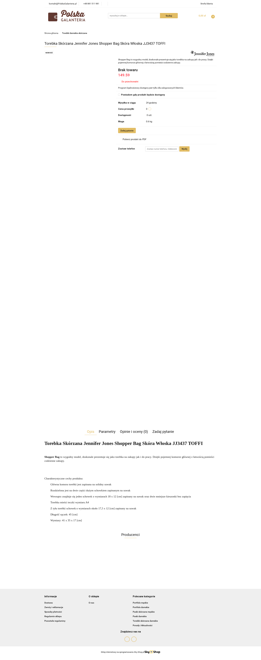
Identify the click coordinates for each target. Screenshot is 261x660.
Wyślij (184, 149)
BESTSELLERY (106, 26)
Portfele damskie (141, 607)
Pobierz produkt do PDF (134, 139)
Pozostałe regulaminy (54, 621)
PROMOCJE (87, 26)
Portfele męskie (140, 603)
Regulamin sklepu (53, 616)
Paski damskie (140, 616)
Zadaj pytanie (127, 130)
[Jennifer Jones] (202, 53)
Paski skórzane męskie (144, 612)
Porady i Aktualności (142, 625)
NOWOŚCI (71, 26)
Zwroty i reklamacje (53, 607)
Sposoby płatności (53, 612)
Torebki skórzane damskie (145, 621)
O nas (91, 603)
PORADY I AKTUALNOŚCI (162, 26)
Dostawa (48, 603)
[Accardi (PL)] (130, 555)
